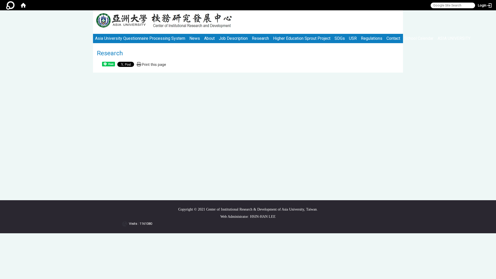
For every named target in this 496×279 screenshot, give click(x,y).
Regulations (371, 38)
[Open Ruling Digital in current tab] (125, 224)
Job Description (233, 38)
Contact (393, 38)
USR (353, 38)
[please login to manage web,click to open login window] (10, 5)
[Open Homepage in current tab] (23, 5)
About (209, 38)
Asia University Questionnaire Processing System (140, 38)
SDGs (340, 38)
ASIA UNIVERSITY (454, 38)
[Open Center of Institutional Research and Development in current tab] (121, 20)
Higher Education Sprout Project (301, 38)
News (194, 38)
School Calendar (418, 38)
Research (260, 38)
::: (397, 12)
